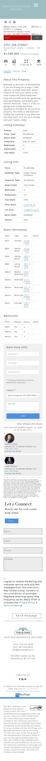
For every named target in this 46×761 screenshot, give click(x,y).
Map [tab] (24, 71)
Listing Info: (11, 161)
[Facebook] (20, 679)
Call (12, 521)
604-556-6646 (11, 471)
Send (23, 416)
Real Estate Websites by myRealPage (23, 691)
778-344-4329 (11, 449)
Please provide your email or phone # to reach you (20, 381)
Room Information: (16, 229)
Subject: (10, 390)
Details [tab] (7, 71)
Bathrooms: (11, 315)
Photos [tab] (16, 71)
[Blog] (23, 679)
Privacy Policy (30, 689)
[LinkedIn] (25, 679)
